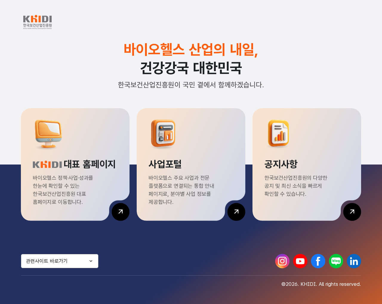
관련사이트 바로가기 (47, 261)
